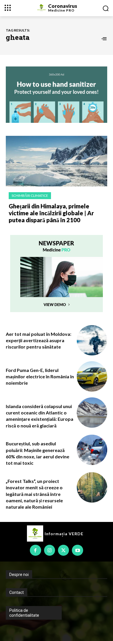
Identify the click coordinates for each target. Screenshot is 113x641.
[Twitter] (63, 550)
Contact (16, 592)
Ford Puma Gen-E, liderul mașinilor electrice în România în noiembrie (40, 376)
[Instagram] (49, 550)
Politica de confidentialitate (24, 613)
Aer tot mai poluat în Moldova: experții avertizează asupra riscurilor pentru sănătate (38, 340)
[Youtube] (77, 550)
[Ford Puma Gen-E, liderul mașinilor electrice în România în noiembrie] (92, 376)
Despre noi (19, 574)
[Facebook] (35, 550)
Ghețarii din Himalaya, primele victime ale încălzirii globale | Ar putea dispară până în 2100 (51, 213)
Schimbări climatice (30, 195)
